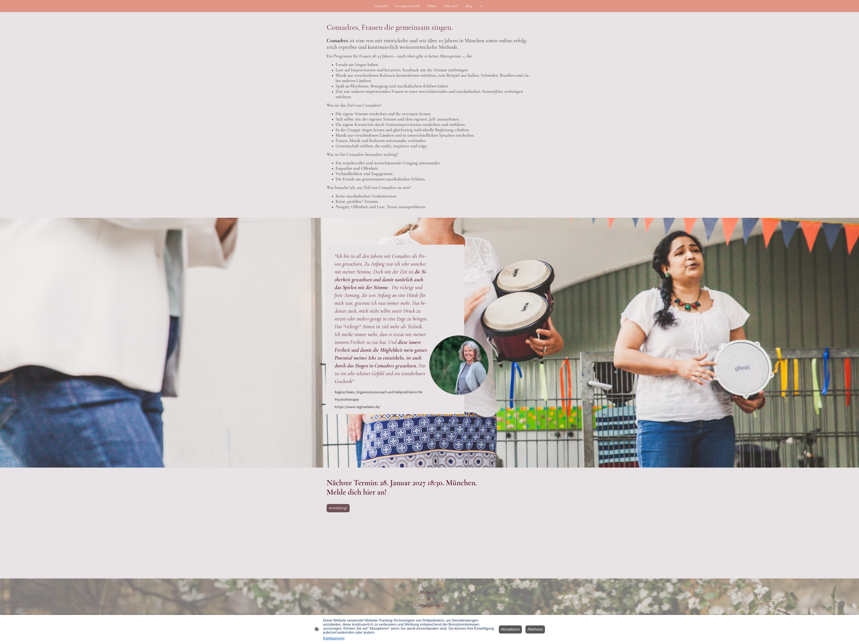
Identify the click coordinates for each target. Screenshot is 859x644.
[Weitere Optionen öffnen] (480, 6)
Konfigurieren (333, 638)
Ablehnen (535, 629)
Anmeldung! (338, 508)
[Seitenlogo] (429, 612)
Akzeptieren (510, 629)
